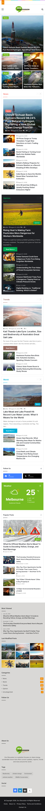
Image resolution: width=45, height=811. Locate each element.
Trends (6, 55)
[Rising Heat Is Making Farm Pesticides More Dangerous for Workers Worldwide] (36, 664)
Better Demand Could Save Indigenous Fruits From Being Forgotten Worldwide (28, 258)
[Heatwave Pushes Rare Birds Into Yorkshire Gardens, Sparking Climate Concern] (33, 80)
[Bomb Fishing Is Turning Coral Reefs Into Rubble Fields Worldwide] (12, 80)
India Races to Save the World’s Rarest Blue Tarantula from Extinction (28, 176)
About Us (12, 804)
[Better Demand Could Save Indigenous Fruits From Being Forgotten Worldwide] (9, 257)
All (29, 94)
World (5, 682)
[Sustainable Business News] (22, 9)
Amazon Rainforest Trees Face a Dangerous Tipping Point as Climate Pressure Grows (28, 279)
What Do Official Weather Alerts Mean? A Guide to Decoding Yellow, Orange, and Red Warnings (21, 546)
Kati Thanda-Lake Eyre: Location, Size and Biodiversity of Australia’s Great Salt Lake (22, 334)
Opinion (32, 198)
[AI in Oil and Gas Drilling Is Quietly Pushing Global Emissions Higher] (9, 185)
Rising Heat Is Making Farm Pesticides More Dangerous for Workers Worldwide (19, 233)
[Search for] (42, 10)
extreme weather (8, 777)
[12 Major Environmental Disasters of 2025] (9, 592)
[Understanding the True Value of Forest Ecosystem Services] (9, 268)
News (6, 18)
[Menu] (3, 10)
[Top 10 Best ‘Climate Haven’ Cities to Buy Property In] (9, 582)
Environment (28, 773)
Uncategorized (8, 692)
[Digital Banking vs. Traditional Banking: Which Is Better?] (9, 288)
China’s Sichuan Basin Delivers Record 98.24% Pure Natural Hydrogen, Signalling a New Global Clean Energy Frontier (22, 49)
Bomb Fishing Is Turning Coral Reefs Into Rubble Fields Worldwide (28, 154)
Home (6, 804)
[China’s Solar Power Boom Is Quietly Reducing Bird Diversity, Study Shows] (9, 367)
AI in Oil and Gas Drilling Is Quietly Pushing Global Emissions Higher (26, 187)
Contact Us (22, 807)
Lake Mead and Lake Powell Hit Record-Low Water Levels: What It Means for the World (20, 414)
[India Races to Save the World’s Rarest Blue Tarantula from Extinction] (9, 174)
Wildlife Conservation (21, 777)
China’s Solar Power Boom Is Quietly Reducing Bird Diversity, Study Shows (29, 368)
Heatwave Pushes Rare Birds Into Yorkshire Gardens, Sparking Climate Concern (27, 357)
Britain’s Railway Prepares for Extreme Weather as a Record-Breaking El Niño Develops (28, 165)
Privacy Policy (21, 804)
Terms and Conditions (34, 804)
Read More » (10, 249)
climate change (17, 773)
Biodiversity (6, 773)
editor (8, 130)
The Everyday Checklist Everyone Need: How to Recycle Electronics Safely (28, 559)
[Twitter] (30, 791)
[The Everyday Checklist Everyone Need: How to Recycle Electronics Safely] (9, 560)
